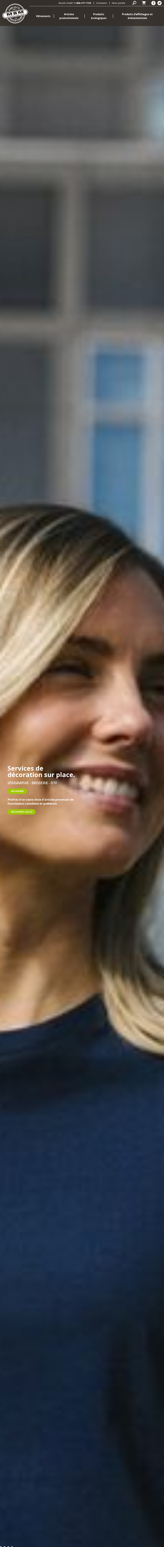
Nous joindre (118, 2)
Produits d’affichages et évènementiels (137, 16)
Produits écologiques (99, 16)
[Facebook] (153, 3)
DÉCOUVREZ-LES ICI (21, 811)
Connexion (101, 2)
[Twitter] (159, 3)
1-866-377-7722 (82, 2)
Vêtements (43, 16)
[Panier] (144, 3)
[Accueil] (15, 13)
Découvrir (17, 791)
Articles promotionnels (68, 16)
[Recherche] (134, 3)
